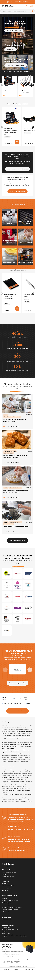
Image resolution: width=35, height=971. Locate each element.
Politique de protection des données (12, 907)
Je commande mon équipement (17, 169)
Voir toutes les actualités (17, 540)
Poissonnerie (5, 881)
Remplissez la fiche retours (16, 850)
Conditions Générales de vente (10, 900)
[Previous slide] (2, 85)
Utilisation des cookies (8, 912)
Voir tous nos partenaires (17, 683)
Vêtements (5, 890)
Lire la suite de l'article (12, 426)
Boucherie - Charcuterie (8, 879)
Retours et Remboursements (10, 909)
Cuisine (4, 874)
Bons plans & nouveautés (9, 872)
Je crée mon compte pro (17, 191)
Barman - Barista (6, 888)
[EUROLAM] (9, 6)
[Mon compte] (26, 6)
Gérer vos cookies (6, 919)
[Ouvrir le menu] (3, 6)
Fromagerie (5, 883)
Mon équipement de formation (19, 1)
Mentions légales (6, 902)
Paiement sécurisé (7, 905)
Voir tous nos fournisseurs (17, 711)
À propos (4, 898)
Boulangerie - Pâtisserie (8, 876)
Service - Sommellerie (8, 885)
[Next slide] (33, 85)
